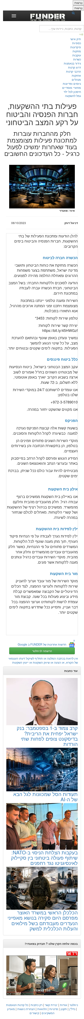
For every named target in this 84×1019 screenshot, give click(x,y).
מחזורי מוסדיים (71, 88)
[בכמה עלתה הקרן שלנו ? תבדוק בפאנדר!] (42, 973)
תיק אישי (75, 39)
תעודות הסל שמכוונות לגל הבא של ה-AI (45, 796)
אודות (63, 1005)
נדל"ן (72, 1009)
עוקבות (76, 55)
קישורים (34, 1013)
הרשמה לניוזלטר (42, 651)
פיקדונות (75, 47)
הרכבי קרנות (73, 71)
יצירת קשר (51, 1005)
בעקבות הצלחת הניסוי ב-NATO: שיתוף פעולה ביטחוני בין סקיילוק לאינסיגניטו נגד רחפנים (44, 858)
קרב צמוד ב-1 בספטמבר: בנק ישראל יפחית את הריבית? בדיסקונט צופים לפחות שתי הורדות (47, 735)
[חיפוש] (75, 13)
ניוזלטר (74, 1005)
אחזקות (76, 75)
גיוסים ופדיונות (72, 84)
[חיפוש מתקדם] (81, 34)
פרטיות (53, 1009)
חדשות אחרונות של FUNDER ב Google (42, 644)
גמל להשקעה (73, 96)
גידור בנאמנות (72, 63)
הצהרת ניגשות (26, 1009)
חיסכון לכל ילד (72, 92)
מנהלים (76, 79)
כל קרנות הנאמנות (17, 1005)
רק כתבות (36, 1005)
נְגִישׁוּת (78, 3)
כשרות (77, 59)
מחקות (77, 51)
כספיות (76, 43)
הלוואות (42, 1009)
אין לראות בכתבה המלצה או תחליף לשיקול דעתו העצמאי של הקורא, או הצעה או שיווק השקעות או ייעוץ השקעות (43, 660)
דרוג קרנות (74, 67)
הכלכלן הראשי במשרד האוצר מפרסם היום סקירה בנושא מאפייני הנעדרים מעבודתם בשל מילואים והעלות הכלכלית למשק (43, 920)
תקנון (64, 1009)
